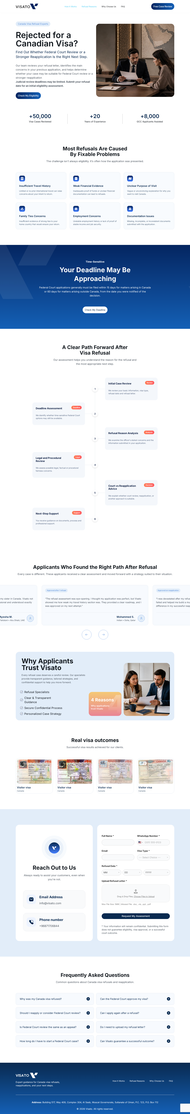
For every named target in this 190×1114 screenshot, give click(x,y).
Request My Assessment (136, 916)
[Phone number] (31, 922)
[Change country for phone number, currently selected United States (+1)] (140, 842)
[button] (87, 635)
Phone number (51, 920)
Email (105, 851)
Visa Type (143, 851)
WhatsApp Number (148, 836)
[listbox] (153, 857)
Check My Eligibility (28, 95)
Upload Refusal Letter (114, 881)
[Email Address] (31, 899)
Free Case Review (162, 6)
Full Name (108, 836)
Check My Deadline (95, 309)
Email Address (51, 897)
